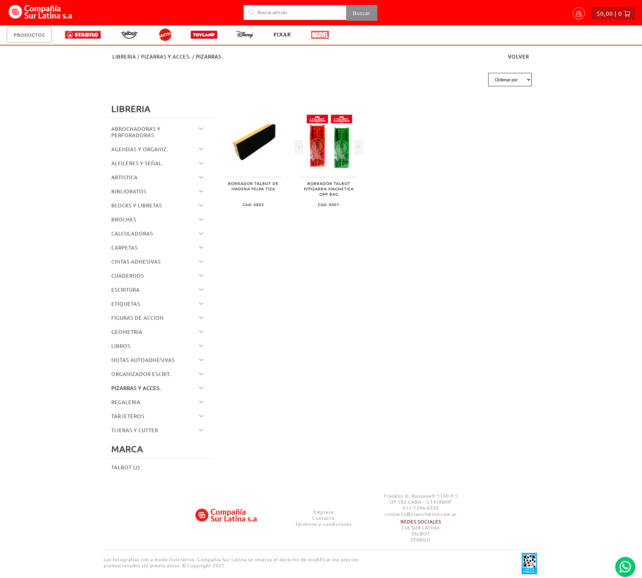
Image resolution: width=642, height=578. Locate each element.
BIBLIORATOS (128, 191)
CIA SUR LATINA (421, 527)
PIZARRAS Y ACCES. (166, 56)
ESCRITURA (125, 289)
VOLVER (518, 56)
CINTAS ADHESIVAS (136, 261)
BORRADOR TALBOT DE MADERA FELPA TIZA (253, 186)
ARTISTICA (124, 177)
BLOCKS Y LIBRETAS (136, 205)
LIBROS (120, 346)
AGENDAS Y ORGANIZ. (140, 149)
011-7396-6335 (421, 508)
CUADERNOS (127, 275)
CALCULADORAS (132, 233)
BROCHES (123, 219)
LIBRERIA (124, 56)
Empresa (323, 512)
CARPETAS (124, 247)
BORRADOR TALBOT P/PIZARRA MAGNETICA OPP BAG (329, 189)
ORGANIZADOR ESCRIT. (141, 374)
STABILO (421, 540)
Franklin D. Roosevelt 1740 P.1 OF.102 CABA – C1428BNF (421, 499)
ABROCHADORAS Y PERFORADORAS (135, 131)
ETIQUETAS (125, 303)
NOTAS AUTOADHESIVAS (143, 360)
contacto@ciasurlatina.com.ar (421, 514)
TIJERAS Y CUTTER (134, 430)
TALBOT (420, 534)
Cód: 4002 (253, 204)
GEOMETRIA (126, 331)
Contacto (323, 518)
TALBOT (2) (125, 467)
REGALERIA (125, 402)
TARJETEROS (127, 416)
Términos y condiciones (323, 524)
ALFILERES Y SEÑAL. (137, 163)
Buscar (361, 12)
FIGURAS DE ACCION (137, 317)
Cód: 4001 (328, 204)
